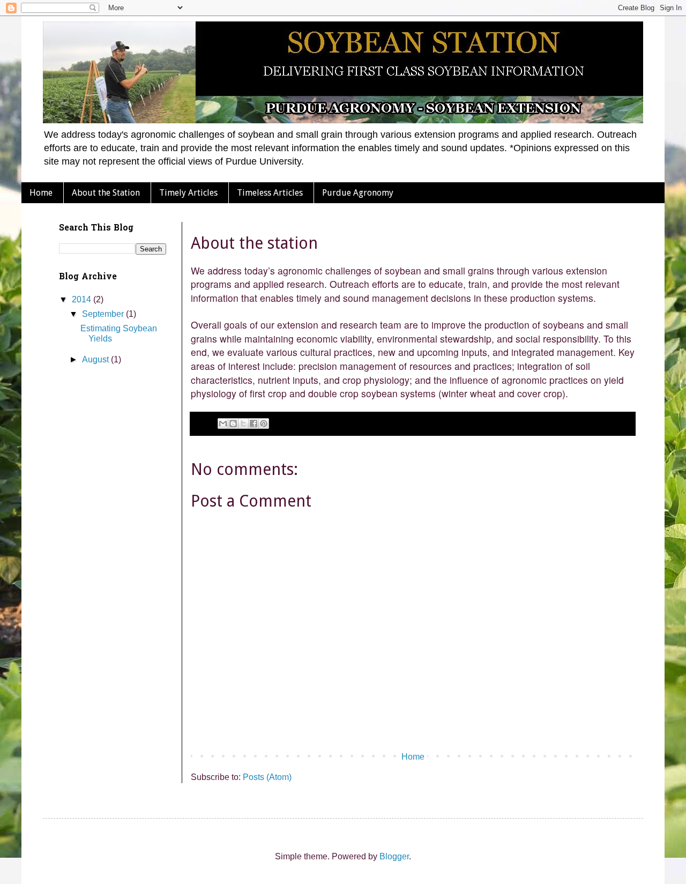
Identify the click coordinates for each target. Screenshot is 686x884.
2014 (82, 299)
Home (41, 193)
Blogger (394, 856)
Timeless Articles (270, 193)
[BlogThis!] (233, 423)
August (96, 359)
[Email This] (223, 423)
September (104, 313)
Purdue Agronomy (357, 193)
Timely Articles (188, 193)
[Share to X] (243, 423)
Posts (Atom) (267, 777)
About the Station (106, 193)
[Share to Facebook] (253, 423)
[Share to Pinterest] (263, 423)
